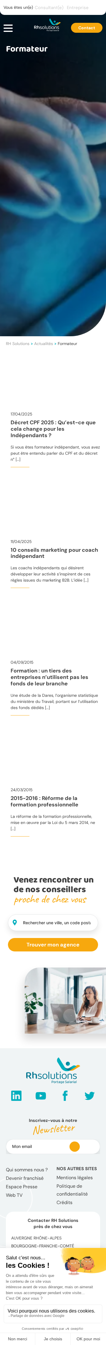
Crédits (64, 1202)
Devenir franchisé (25, 1178)
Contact (86, 27)
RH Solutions (17, 343)
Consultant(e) (49, 8)
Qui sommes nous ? (27, 1170)
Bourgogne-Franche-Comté (42, 1246)
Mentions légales (75, 1178)
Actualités (43, 343)
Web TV (14, 1195)
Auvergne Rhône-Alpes (36, 1238)
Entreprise (78, 8)
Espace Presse (21, 1187)
